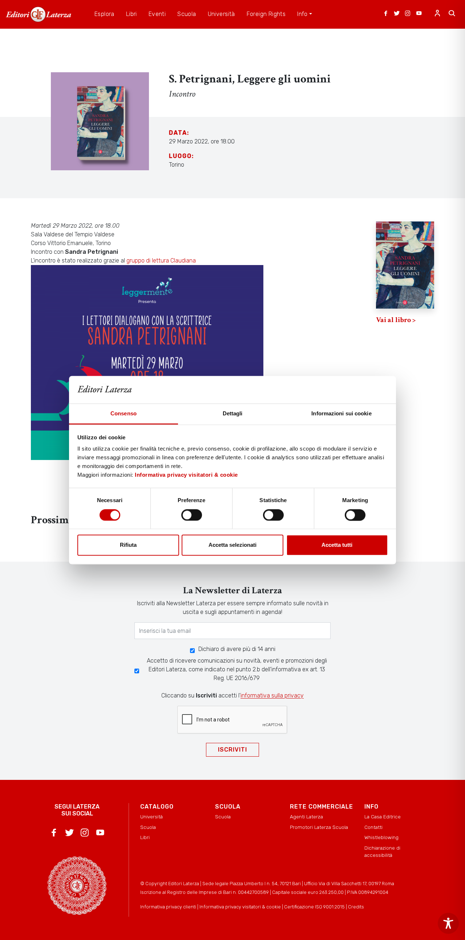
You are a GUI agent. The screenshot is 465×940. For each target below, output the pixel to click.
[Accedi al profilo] (437, 14)
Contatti (373, 827)
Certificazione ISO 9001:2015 (314, 907)
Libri (145, 837)
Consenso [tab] (123, 414)
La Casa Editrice (382, 816)
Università (151, 816)
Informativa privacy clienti (168, 907)
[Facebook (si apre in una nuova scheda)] (385, 14)
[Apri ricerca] (452, 14)
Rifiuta (128, 545)
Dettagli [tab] (233, 414)
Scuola (148, 827)
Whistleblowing (381, 837)
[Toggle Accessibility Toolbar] (448, 923)
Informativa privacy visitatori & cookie (186, 475)
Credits (356, 907)
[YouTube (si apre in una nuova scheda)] (418, 14)
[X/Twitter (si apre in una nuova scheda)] (396, 14)
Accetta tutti (337, 545)
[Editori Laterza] (38, 14)
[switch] (191, 515)
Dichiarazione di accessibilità (382, 851)
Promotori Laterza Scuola (319, 827)
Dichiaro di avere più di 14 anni (236, 649)
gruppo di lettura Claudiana (161, 260)
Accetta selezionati (232, 545)
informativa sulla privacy (272, 695)
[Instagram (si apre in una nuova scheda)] (407, 14)
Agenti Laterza (306, 816)
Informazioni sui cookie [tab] (341, 414)
